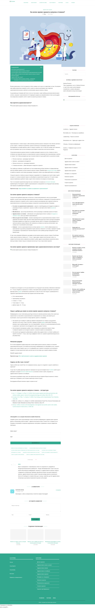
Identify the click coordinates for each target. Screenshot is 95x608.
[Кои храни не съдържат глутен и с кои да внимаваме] (67, 212)
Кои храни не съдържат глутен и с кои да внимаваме (78, 212)
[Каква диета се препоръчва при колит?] (67, 229)
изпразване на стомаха (16, 452)
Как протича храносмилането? (18, 69)
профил (73, 2)
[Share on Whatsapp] (42, 459)
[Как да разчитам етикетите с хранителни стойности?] (67, 196)
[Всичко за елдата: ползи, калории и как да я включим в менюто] (18, 534)
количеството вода (52, 170)
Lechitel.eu (65, 129)
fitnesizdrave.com (67, 140)
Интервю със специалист (71, 173)
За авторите (13, 566)
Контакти (12, 573)
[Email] (82, 2)
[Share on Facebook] (38, 459)
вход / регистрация (77, 90)
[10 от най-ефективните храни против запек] (67, 204)
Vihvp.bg (65, 144)
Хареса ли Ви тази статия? (17, 77)
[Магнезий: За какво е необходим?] (67, 266)
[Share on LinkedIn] (41, 459)
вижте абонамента (67, 90)
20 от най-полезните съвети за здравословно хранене (33, 356)
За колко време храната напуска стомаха (37, 448)
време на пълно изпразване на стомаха (19, 448)
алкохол (42, 227)
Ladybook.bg (66, 136)
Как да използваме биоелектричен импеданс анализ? (77, 282)
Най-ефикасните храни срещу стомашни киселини (78, 220)
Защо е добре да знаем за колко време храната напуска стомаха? (26, 74)
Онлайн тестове (43, 2)
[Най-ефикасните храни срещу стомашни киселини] (67, 220)
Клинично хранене (69, 176)
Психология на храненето (71, 179)
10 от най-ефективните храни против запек (78, 203)
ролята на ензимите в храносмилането (50, 452)
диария (20, 291)
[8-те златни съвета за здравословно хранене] (67, 237)
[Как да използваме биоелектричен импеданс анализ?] (67, 282)
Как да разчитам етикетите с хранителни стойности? (78, 196)
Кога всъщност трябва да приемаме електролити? (78, 274)
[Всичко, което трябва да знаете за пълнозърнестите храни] (36, 534)
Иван (45, 14)
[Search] (84, 2)
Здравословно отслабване (71, 167)
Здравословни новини (70, 164)
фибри (43, 322)
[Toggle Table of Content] (40, 67)
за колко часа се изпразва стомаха (49, 450)
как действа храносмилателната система (31, 452)
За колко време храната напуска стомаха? (21, 70)
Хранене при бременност (71, 185)
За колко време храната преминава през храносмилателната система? (27, 72)
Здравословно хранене (70, 170)
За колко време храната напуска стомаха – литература (23, 78)
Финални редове (15, 75)
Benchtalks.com (67, 132)
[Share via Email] (43, 459)
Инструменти (53, 2)
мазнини (53, 207)
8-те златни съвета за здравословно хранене (78, 236)
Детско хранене (68, 158)
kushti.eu (65, 147)
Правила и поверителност (16, 577)
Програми (60, 2)
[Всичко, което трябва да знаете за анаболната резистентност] (67, 291)
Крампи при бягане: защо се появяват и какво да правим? (77, 258)
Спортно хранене (69, 182)
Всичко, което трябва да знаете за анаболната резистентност (78, 291)
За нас (67, 2)
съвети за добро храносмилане (17, 454)
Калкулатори (34, 2)
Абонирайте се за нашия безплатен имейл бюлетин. (24, 80)
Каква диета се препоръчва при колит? (78, 228)
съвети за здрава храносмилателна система (35, 454)
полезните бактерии (50, 181)
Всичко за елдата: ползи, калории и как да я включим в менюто (78, 249)
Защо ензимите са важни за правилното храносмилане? (33, 188)
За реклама (12, 569)
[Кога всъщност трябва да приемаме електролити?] (67, 274)
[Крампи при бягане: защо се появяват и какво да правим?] (67, 258)
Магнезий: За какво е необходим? (77, 265)
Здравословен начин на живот (72, 161)
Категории (26, 2)
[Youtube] (81, 2)
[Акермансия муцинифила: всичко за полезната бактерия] (53, 534)
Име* (11, 436)
